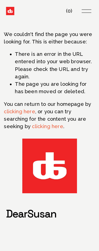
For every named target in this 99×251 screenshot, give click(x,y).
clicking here (19, 111)
